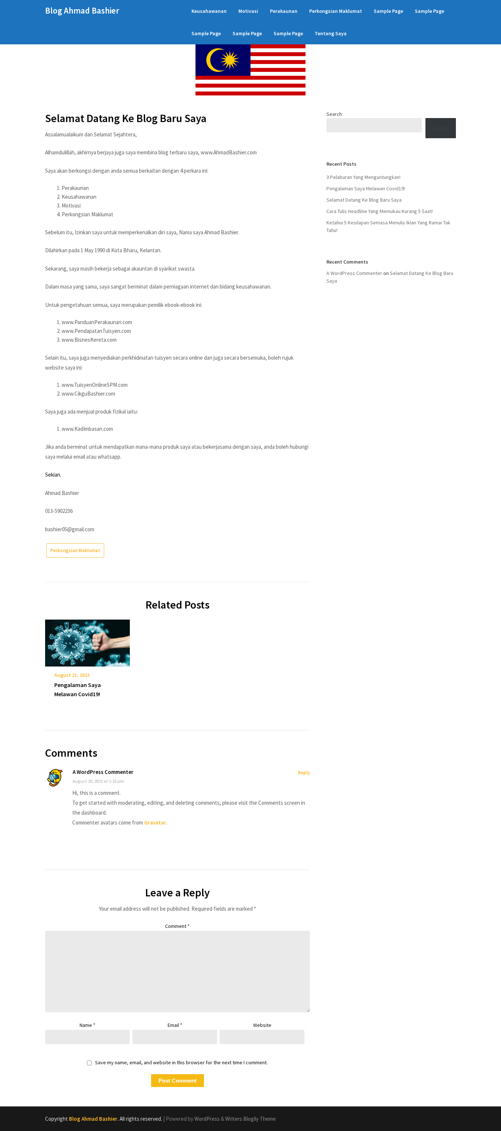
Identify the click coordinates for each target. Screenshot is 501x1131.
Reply (304, 773)
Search (334, 114)
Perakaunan (283, 11)
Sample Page (388, 11)
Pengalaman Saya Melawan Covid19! (365, 188)
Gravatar (155, 822)
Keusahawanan (209, 11)
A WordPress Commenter (103, 771)
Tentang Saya (331, 33)
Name (87, 1025)
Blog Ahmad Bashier (82, 10)
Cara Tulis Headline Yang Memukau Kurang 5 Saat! (379, 211)
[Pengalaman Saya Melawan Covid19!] (87, 640)
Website (262, 1025)
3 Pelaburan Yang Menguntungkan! (363, 177)
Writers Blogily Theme (250, 1118)
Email (175, 1025)
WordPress (207, 1118)
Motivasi (248, 11)
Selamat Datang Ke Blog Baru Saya (364, 200)
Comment (177, 926)
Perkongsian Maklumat (335, 11)
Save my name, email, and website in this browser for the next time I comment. (181, 1063)
